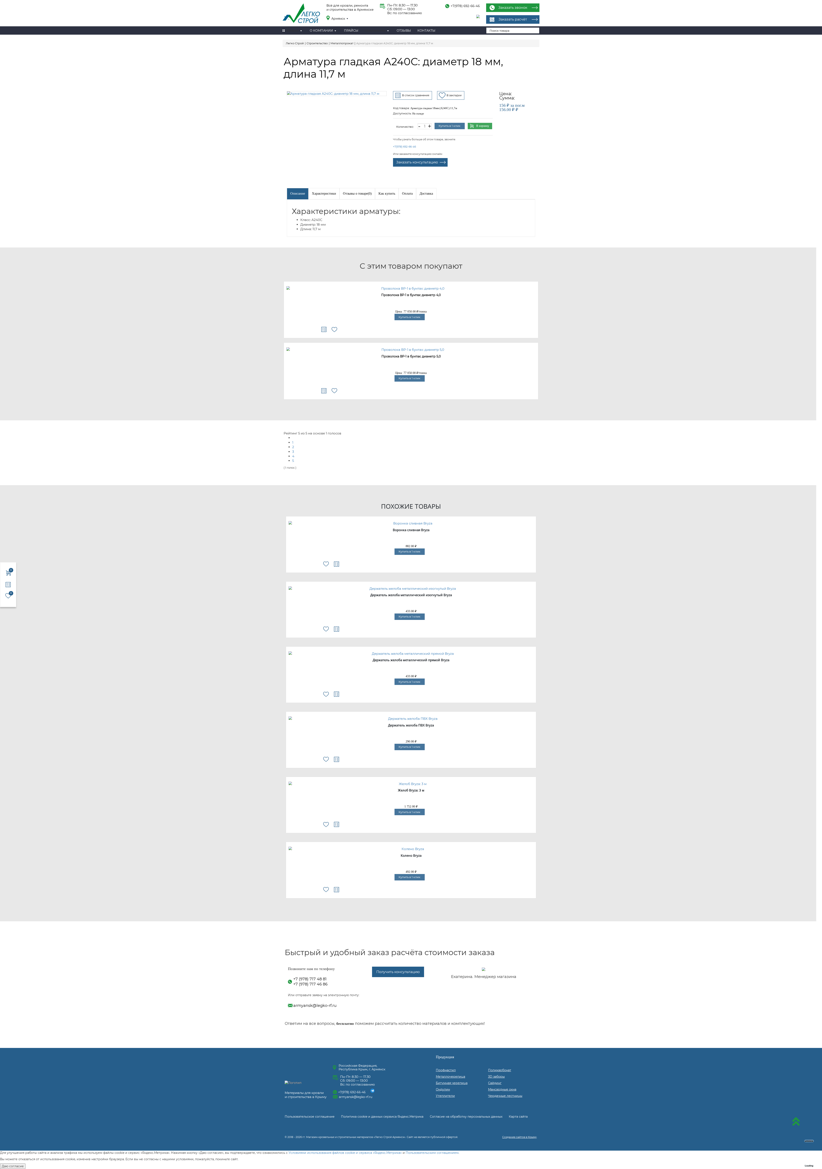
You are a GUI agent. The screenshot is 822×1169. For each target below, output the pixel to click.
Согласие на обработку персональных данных (466, 1117)
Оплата (407, 193)
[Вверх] (796, 1122)
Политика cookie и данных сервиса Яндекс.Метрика (382, 1117)
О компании (321, 31)
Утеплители (445, 1096)
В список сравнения (415, 95)
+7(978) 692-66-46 (465, 6)
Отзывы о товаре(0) (357, 193)
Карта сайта (518, 1117)
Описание (297, 193)
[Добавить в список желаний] (334, 329)
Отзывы (404, 31)
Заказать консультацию (417, 162)
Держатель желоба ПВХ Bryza (411, 725)
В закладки (454, 95)
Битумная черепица (452, 1083)
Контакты (426, 31)
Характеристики (324, 193)
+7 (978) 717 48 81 (310, 979)
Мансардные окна (502, 1089)
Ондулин (443, 1089)
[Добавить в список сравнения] (323, 329)
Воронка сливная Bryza (411, 530)
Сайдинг (495, 1083)
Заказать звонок (512, 8)
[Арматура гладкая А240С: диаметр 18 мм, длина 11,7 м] (337, 93)
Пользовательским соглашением (432, 1153)
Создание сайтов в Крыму (519, 1137)
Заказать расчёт (513, 19)
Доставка (426, 193)
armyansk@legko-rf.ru (315, 1005)
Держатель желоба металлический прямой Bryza (411, 660)
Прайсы (351, 31)
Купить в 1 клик (449, 125)
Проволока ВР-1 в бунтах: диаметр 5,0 (411, 356)
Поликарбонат (499, 1070)
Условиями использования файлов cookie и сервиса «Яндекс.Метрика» (345, 1153)
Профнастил (446, 1070)
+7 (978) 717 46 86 (310, 984)
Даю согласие (13, 1166)
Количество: (405, 126)
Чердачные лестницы (505, 1096)
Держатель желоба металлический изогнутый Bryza (411, 595)
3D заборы (496, 1077)
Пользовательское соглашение (310, 1117)
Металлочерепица (450, 1077)
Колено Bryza (411, 856)
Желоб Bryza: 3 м (411, 790)
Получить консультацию (398, 972)
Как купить (386, 193)
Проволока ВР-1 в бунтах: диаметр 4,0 (411, 295)
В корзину (482, 125)
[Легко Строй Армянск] (301, 13)
